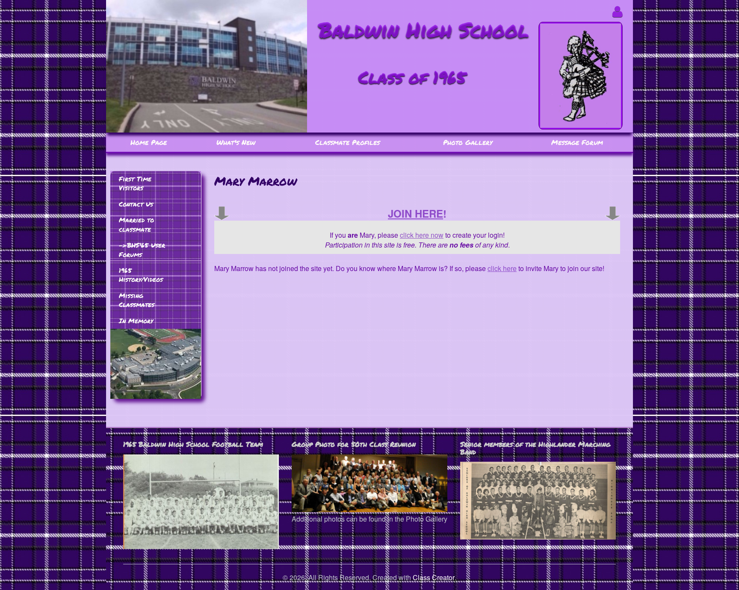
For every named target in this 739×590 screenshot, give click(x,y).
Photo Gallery (467, 142)
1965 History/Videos (141, 275)
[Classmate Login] (617, 11)
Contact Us (136, 204)
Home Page (148, 142)
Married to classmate (136, 224)
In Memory (136, 320)
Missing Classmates (136, 300)
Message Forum (577, 142)
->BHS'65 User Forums (142, 249)
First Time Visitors (135, 183)
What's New (235, 142)
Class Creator (434, 577)
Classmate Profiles (347, 142)
